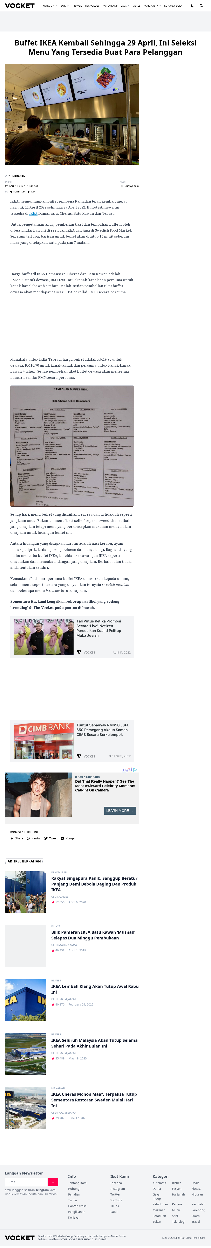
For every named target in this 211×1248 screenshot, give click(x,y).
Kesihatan (198, 1204)
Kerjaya (73, 1217)
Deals (136, 5)
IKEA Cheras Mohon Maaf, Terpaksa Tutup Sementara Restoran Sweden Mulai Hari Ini (94, 1099)
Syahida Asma (68, 945)
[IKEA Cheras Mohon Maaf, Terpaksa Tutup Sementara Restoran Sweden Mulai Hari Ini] (25, 1108)
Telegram (42, 1190)
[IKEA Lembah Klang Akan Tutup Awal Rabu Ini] (25, 1000)
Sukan (65, 5)
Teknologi (92, 5)
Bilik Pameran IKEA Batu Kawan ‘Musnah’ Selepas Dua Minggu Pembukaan (93, 935)
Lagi (124, 5)
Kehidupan (50, 5)
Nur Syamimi (131, 186)
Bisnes (56, 980)
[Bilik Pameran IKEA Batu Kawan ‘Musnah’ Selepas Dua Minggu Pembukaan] (25, 946)
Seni (175, 1216)
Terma (72, 1200)
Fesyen (177, 1189)
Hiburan (197, 1194)
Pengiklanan (76, 1212)
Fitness (196, 1189)
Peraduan (159, 1216)
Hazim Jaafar (67, 999)
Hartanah (178, 1194)
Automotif (110, 5)
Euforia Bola (173, 5)
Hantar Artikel (77, 1206)
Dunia (55, 926)
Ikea (33, 192)
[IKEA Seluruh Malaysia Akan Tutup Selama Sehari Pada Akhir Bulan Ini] (25, 1054)
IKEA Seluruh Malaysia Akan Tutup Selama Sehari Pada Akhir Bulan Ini (94, 1043)
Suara (196, 1216)
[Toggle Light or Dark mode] (192, 6)
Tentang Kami (77, 1183)
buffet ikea (19, 192)
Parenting (198, 1210)
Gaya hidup (157, 1196)
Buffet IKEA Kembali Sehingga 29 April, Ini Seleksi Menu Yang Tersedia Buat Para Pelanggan (105, 47)
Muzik (176, 1210)
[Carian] (201, 6)
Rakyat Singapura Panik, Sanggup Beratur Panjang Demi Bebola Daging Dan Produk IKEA (94, 884)
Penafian (74, 1194)
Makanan (18, 176)
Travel (77, 5)
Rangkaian (151, 5)
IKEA (33, 213)
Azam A (63, 897)
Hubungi (74, 1189)
